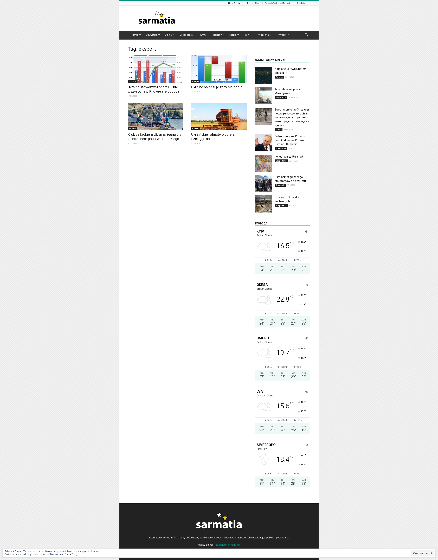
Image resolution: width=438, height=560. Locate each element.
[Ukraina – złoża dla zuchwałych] (263, 204)
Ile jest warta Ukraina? (289, 156)
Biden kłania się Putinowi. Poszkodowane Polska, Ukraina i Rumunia (291, 140)
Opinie (168, 34)
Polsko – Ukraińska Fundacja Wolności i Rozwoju (269, 3)
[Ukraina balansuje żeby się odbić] (219, 69)
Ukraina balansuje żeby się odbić (216, 87)
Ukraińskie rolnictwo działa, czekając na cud (213, 136)
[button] (306, 35)
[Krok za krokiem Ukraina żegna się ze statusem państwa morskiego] (155, 116)
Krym (203, 34)
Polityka (134, 34)
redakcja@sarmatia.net (227, 544)
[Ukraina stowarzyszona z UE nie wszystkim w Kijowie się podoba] (155, 69)
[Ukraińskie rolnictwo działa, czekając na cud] (219, 116)
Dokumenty (281, 148)
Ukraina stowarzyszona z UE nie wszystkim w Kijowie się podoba (153, 89)
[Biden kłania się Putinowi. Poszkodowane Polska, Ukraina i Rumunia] (263, 142)
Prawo (247, 34)
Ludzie (232, 34)
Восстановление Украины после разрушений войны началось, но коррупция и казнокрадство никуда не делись (292, 117)
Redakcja (301, 3)
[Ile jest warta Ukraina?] (263, 163)
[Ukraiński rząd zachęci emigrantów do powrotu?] (263, 183)
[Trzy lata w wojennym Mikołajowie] (263, 95)
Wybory (282, 34)
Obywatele (151, 34)
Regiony (217, 34)
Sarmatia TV (281, 97)
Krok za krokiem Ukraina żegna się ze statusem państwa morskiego (154, 136)
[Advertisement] (248, 18)
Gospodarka (186, 34)
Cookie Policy (71, 554)
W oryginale (264, 34)
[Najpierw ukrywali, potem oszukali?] (263, 75)
